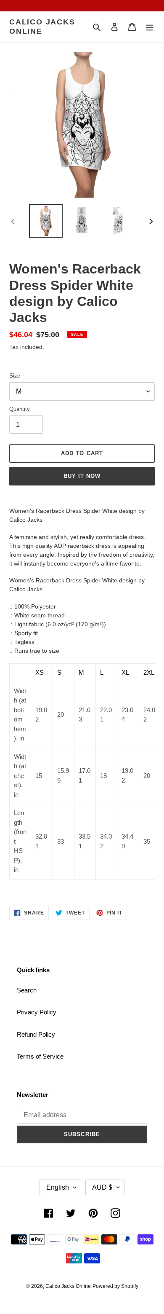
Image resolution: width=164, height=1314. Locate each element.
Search (27, 990)
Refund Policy (36, 1034)
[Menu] (150, 27)
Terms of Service (40, 1056)
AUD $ (102, 1187)
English (57, 1187)
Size (14, 376)
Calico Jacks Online (42, 26)
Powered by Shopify (115, 1286)
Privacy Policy (36, 1012)
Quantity (19, 409)
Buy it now (82, 476)
